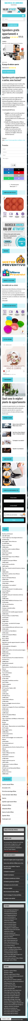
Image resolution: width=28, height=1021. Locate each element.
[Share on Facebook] (9, 169)
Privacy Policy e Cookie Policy (10, 615)
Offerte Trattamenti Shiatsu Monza (13, 949)
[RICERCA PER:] (14, 19)
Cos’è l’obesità (6, 676)
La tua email (13, 505)
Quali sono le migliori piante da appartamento (13, 400)
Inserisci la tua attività (8, 564)
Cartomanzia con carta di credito (11, 885)
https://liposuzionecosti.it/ (10, 942)
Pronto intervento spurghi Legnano (13, 986)
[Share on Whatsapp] (9, 178)
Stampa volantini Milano (10, 956)
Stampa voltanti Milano (10, 985)
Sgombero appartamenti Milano (9, 802)
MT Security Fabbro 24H (9, 688)
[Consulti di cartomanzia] (6, 452)
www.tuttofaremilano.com (10, 918)
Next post (13, 186)
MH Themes (21, 1019)
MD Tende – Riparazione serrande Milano (13, 726)
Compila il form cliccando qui (11, 851)
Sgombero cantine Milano (10, 970)
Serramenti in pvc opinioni (9, 898)
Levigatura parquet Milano (9, 560)
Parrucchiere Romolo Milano (11, 1011)
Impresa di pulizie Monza (10, 924)
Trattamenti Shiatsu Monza (11, 952)
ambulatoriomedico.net (9, 933)
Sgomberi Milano (6, 815)
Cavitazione (5, 711)
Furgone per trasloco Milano (10, 764)
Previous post (15, 184)
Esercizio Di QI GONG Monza (11, 943)
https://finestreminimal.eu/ (10, 938)
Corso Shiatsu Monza (9, 945)
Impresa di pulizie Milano (9, 714)
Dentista (4, 798)
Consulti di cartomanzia (18, 449)
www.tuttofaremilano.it (10, 917)
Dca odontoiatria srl (7, 743)
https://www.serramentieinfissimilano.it (14, 981)
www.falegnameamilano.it (10, 915)
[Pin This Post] (19, 172)
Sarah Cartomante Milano (9, 634)
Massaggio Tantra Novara (9, 541)
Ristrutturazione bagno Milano (9, 791)
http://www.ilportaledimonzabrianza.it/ (13, 976)
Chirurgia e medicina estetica (10, 680)
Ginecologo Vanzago (9, 999)
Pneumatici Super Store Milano (10, 556)
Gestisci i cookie (6, 1018)
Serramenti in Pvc (6, 788)
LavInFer (4, 691)
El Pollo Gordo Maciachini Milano (11, 768)
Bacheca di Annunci (7, 533)
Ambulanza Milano (8, 936)
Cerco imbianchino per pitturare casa (12, 627)
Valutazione (5, 67)
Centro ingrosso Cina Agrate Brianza (12, 537)
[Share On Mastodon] (19, 178)
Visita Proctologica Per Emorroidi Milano (13, 707)
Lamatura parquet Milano (8, 784)
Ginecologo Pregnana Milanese (12, 995)
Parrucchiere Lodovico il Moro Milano (13, 958)
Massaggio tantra (7, 730)
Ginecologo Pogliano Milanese (11, 997)
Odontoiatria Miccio (8, 699)
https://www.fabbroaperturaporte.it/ (13, 954)
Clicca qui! (5, 300)
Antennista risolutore (8, 756)
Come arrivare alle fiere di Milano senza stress (19, 425)
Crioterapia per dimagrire (9, 646)
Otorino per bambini (8, 888)
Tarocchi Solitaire (7, 672)
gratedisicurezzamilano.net (10, 1008)
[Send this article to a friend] (9, 175)
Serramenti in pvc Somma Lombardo (13, 979)
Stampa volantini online (8, 608)
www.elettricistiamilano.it (10, 911)
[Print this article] (19, 175)
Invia (13, 165)
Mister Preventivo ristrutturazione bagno (13, 650)
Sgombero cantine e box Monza (11, 573)
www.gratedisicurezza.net (10, 913)
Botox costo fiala (7, 545)
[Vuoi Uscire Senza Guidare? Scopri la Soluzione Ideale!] (6, 435)
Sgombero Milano (8, 972)
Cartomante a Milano (8, 581)
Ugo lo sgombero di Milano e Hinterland (13, 718)
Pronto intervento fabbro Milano (9, 795)
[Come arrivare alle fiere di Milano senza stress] (6, 427)
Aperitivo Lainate (7, 553)
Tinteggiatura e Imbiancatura (11, 927)
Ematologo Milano (8, 977)
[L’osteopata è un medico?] (6, 443)
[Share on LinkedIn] (9, 172)
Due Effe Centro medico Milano (11, 549)
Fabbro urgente (6, 684)
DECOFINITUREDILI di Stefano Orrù (12, 600)
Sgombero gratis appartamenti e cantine (12, 43)
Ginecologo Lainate (9, 992)
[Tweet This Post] (19, 169)
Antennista (5, 619)
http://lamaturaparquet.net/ (11, 940)
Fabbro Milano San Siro (8, 752)
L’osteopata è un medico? (18, 440)
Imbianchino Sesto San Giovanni (12, 929)
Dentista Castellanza (14, 1006)
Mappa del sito (6, 653)
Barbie (4, 722)
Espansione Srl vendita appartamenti (12, 612)
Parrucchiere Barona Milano (11, 1013)
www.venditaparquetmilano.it (11, 910)
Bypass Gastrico (6, 771)
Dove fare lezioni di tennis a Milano (11, 891)
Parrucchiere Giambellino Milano (12, 1010)
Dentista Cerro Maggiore (10, 1002)
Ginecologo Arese (16, 990)
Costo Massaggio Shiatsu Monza (12, 947)
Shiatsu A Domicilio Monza (10, 951)
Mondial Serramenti (7, 663)
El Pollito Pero (6, 695)
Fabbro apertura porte (8, 760)
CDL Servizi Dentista (8, 604)
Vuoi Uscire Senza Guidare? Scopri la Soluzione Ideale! (19, 433)
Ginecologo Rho (8, 990)
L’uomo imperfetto (7, 733)
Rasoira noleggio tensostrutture (11, 703)
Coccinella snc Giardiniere (9, 631)
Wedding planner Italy (9, 983)
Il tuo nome (13, 497)
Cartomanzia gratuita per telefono (11, 881)
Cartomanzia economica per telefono (12, 878)
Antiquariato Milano (6, 805)
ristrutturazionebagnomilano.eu (12, 935)
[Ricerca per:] (14, 834)
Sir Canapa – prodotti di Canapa (11, 623)
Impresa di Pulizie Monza (9, 577)
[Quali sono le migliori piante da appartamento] (13, 395)
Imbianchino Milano (6, 809)
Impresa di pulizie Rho (9, 988)
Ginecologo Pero (17, 1001)
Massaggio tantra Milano (10, 960)
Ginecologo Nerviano (15, 994)
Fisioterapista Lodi (6, 819)
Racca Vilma (5, 638)
